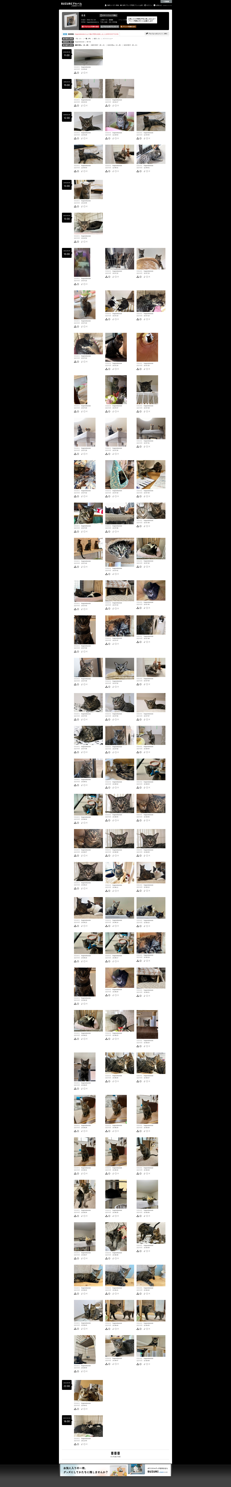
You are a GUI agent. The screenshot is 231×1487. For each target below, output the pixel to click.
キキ (83, 15)
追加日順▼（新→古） (131, 45)
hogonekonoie (79, 42)
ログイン (149, 5)
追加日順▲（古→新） (114, 45)
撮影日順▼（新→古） (98, 45)
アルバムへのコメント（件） (157, 33)
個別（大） (97, 38)
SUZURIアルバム (71, 4)
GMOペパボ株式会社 (167, 5)
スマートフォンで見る (108, 15)
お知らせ (159, 5)
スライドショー (108, 38)
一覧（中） (88, 38)
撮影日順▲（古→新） (82, 45)
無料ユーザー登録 (113, 5)
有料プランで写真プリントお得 (132, 5)
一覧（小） (78, 38)
